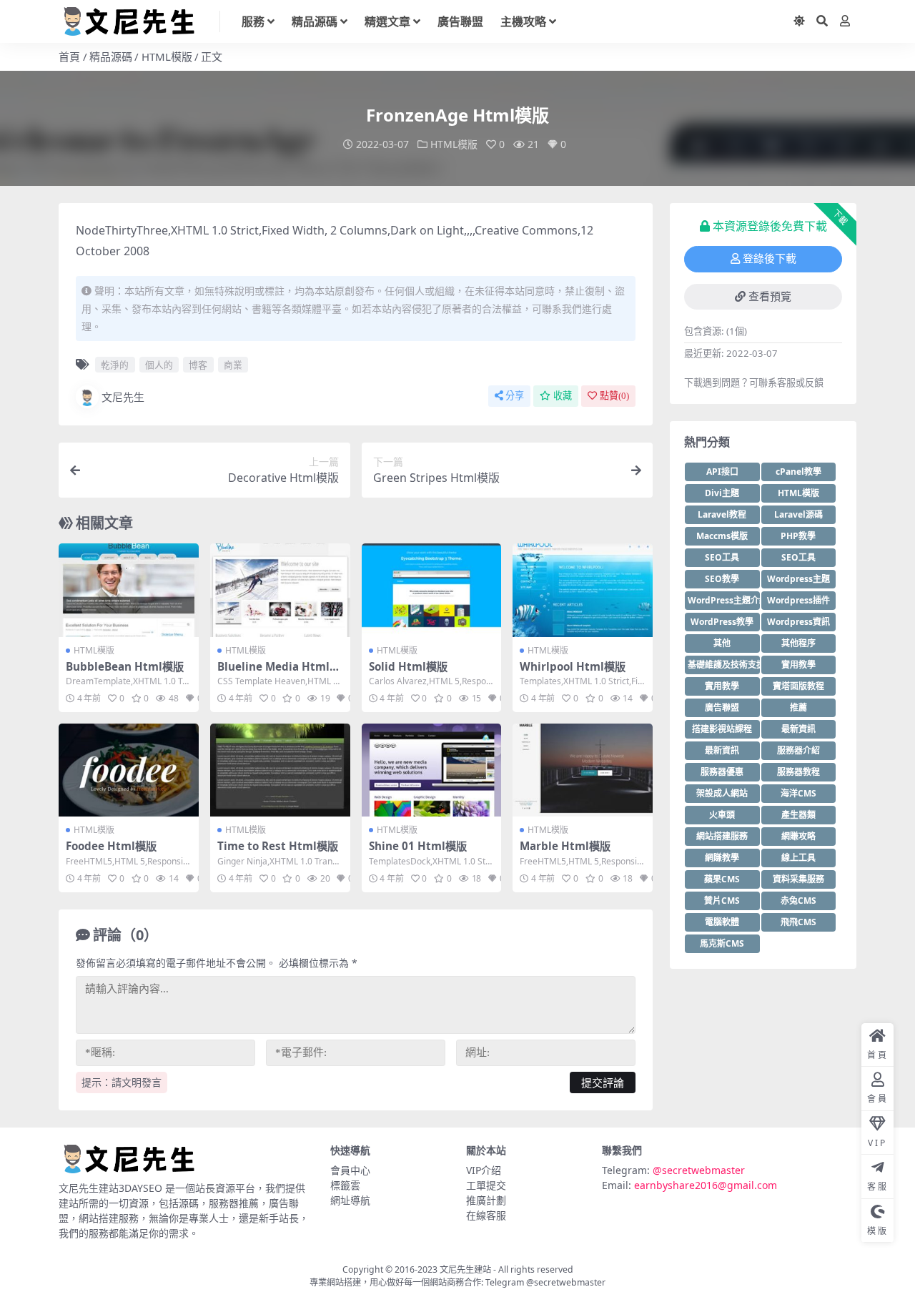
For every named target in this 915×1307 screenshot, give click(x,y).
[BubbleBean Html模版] (129, 589)
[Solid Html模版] (432, 589)
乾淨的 (115, 364)
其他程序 (798, 643)
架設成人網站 (722, 793)
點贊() (614, 395)
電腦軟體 (722, 922)
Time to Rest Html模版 (277, 846)
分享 (514, 395)
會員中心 (350, 1170)
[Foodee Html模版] (129, 770)
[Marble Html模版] (583, 770)
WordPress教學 (722, 622)
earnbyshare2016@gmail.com (705, 1185)
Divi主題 (722, 493)
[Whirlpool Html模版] (583, 589)
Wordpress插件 (798, 600)
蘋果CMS (722, 879)
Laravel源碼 (798, 514)
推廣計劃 (486, 1200)
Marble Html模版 (565, 846)
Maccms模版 (722, 536)
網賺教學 (722, 858)
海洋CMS (798, 793)
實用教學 (798, 665)
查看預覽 (769, 296)
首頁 (69, 56)
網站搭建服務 (722, 836)
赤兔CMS (798, 900)
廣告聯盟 (460, 21)
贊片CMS (722, 900)
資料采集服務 (798, 879)
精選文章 (387, 21)
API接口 (722, 471)
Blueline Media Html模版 (278, 672)
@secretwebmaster (699, 1170)
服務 (253, 21)
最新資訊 (798, 729)
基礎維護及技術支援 (724, 665)
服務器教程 (798, 772)
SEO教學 (722, 579)
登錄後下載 (769, 259)
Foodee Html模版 (111, 846)
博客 (198, 364)
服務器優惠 (722, 772)
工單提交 (486, 1185)
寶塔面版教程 (798, 686)
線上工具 (798, 858)
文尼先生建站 (465, 1269)
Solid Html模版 (408, 666)
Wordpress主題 (798, 579)
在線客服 (486, 1215)
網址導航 (350, 1200)
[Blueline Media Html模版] (280, 589)
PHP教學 (798, 536)
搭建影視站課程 (722, 729)
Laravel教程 (722, 514)
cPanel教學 (798, 471)
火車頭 (722, 815)
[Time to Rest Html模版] (280, 770)
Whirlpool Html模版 (572, 666)
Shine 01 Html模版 (418, 846)
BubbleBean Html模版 (125, 666)
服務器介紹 (798, 750)
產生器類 (798, 815)
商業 (233, 364)
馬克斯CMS (722, 943)
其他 (722, 643)
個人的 (159, 364)
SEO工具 (722, 557)
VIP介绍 (483, 1170)
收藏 (562, 395)
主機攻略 (523, 21)
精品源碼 (314, 21)
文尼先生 (123, 397)
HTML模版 (167, 56)
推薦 (798, 707)
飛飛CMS (798, 922)
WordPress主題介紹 (724, 600)
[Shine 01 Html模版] (432, 770)
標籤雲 (345, 1185)
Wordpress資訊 (798, 622)
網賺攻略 (798, 836)
